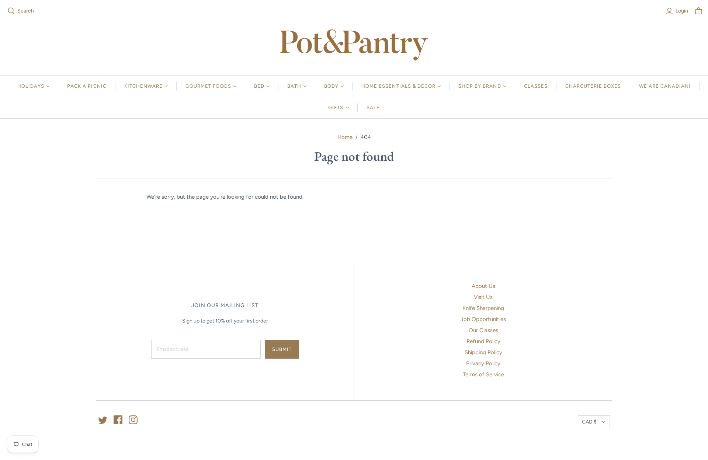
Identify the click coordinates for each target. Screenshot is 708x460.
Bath (294, 86)
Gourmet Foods (208, 86)
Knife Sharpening (483, 308)
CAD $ (589, 422)
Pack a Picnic (87, 86)
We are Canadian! (665, 86)
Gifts (335, 107)
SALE (373, 107)
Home (345, 137)
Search (25, 11)
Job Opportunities (483, 319)
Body (331, 86)
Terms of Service (483, 374)
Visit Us (483, 297)
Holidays (30, 86)
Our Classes (483, 330)
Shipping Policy (483, 352)
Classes (536, 86)
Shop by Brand (479, 86)
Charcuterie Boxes (593, 86)
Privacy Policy (483, 363)
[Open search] (11, 11)
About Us (483, 286)
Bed (259, 86)
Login (682, 11)
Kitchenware (143, 86)
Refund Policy (483, 341)
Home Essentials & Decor (398, 86)
